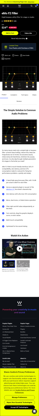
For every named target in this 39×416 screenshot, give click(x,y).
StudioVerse (24, 335)
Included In (14, 95)
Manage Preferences (19, 397)
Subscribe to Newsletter (27, 361)
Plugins (22, 329)
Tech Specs (24, 95)
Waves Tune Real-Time (9, 326)
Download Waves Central (28, 337)
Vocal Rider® (6, 337)
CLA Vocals (6, 343)
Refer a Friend (24, 351)
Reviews (19, 101)
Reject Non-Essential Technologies (19, 402)
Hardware (23, 348)
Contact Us (23, 364)
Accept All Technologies (19, 407)
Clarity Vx (5, 335)
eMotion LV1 (10, 189)
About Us (23, 367)
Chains (34, 95)
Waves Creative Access (27, 326)
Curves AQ (5, 329)
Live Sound (23, 345)
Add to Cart (10, 33)
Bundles (22, 332)
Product (4, 94)
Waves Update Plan (8, 364)
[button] (34, 411)
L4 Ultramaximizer (8, 332)
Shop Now (31, 2)
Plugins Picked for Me (9, 367)
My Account (6, 361)
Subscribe (28, 33)
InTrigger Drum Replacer (10, 340)
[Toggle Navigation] (3, 6)
